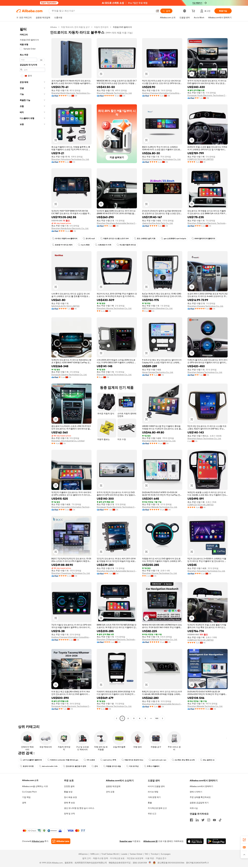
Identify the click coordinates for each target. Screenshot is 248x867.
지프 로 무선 (134, 766)
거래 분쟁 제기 (154, 797)
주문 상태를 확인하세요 (200, 797)
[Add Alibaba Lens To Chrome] (60, 841)
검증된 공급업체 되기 (199, 802)
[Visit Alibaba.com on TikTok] (220, 820)
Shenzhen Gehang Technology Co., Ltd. (204, 372)
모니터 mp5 (90, 238)
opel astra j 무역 (109, 760)
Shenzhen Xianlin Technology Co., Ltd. (159, 441)
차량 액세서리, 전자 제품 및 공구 (75, 27)
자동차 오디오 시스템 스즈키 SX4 (116, 238)
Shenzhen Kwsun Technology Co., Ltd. (204, 438)
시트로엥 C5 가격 (104, 245)
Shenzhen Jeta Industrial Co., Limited (67, 441)
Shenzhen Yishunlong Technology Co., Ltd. (70, 159)
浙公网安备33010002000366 (170, 863)
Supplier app (126, 841)
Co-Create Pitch (29, 792)
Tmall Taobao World (110, 854)
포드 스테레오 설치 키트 (146, 238)
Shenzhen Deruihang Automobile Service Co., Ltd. (117, 223)
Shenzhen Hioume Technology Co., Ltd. (114, 308)
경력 (24, 802)
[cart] (194, 11)
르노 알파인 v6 (208, 760)
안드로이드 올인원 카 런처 (76, 766)
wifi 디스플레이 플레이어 (32, 760)
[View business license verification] (150, 862)
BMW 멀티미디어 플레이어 (204, 238)
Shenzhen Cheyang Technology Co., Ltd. (205, 306)
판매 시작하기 (196, 792)
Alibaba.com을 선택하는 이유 (35, 786)
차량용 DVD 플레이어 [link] (122, 27)
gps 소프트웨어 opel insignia (175, 238)
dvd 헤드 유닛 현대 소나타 (185, 760)
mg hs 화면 (85, 245)
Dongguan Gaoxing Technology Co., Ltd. (69, 374)
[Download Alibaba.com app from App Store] (195, 841)
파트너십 (194, 808)
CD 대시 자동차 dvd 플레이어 (66, 238)
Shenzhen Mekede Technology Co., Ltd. (114, 93)
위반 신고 (152, 813)
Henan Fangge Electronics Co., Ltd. (157, 372)
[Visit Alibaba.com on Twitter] (203, 820)
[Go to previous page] (116, 718)
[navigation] (32, 373)
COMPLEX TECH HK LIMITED (200, 159)
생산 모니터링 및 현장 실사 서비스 (79, 808)
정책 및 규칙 (69, 813)
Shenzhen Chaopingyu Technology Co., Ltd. (161, 159)
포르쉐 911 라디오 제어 (63, 245)
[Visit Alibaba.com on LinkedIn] (197, 820)
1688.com (94, 854)
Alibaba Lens (38, 841)
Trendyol (154, 854)
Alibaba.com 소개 (30, 780)
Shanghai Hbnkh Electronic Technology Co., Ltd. (71, 93)
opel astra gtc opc (159, 760)
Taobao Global (136, 854)
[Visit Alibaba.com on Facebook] (191, 820)
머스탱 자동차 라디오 (128, 245)
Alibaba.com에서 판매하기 (201, 786)
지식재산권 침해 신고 (157, 808)
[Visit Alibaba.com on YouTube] (214, 820)
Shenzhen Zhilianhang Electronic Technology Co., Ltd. (207, 223)
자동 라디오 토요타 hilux (133, 760)
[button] (157, 11)
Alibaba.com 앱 (150, 841)
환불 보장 (68, 792)
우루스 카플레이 (153, 766)
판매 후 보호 (69, 802)
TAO (146, 854)
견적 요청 (110, 792)
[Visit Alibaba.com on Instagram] (208, 820)
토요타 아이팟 (28, 766)
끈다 (96, 766)
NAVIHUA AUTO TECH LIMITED (65, 306)
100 (156, 718)
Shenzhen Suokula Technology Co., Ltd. (114, 374)
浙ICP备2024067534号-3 (197, 863)
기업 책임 (26, 797)
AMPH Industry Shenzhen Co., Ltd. (157, 308)
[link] (244, 839)
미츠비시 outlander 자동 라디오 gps (64, 760)
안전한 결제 (69, 786)
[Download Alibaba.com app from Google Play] (216, 841)
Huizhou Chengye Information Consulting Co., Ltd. (162, 93)
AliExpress (83, 854)
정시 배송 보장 (70, 797)
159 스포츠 (91, 760)
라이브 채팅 (153, 792)
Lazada (124, 854)
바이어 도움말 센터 (156, 786)
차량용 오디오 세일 (113, 766)
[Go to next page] (162, 718)
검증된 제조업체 (113, 786)
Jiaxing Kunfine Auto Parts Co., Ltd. (157, 223)
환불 (150, 802)
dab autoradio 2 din (50, 766)
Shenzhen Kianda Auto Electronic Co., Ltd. (70, 228)
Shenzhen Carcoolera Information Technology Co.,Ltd (71, 507)
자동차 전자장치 (101, 27)
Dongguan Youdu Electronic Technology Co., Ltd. (207, 95)
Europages (165, 854)
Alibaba (53, 27)
